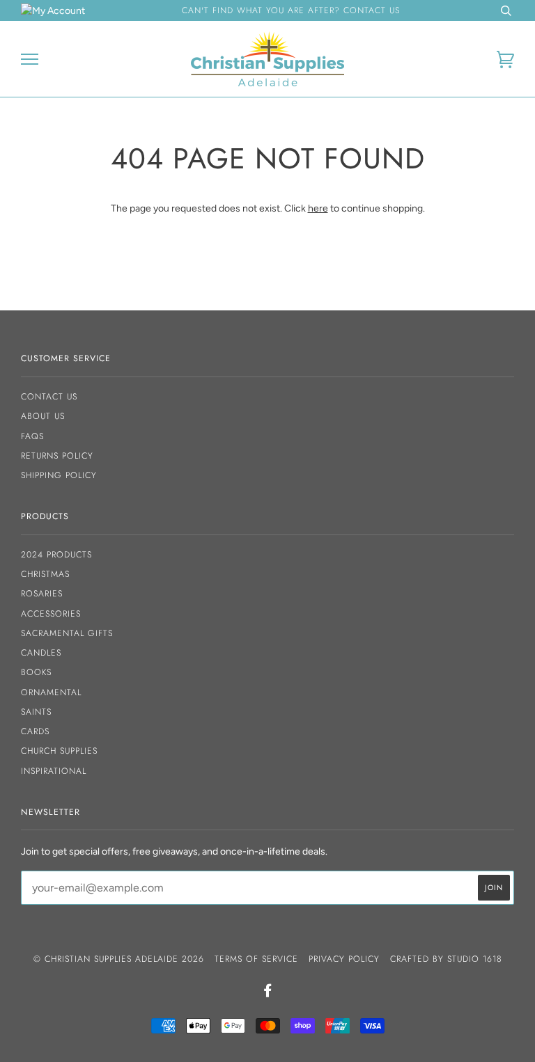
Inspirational (53, 771)
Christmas (45, 574)
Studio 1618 (474, 959)
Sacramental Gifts (67, 633)
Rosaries (42, 593)
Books (36, 672)
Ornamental (51, 692)
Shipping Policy (59, 475)
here (318, 208)
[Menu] (29, 59)
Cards (35, 731)
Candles (41, 653)
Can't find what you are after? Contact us (291, 10)
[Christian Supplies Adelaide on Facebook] (268, 993)
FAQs (32, 436)
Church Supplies (59, 751)
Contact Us (49, 396)
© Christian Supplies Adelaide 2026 (118, 959)
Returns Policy (57, 456)
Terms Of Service (256, 959)
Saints (36, 712)
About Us (43, 416)
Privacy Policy (344, 959)
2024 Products (56, 554)
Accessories (51, 614)
